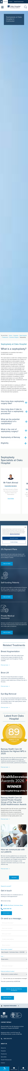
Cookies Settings (14, 542)
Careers (10, 1)
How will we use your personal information (14, 989)
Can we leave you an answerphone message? (15, 978)
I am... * (2, 956)
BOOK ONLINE (6, 913)
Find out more (6, 563)
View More (14, 877)
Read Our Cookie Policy (14, 534)
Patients (5, 1)
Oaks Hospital (23, 335)
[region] (14, 535)
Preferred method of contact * (8, 971)
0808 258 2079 (8, 1038)
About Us (3, 1048)
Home (10, 335)
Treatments (5, 337)
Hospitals (15, 335)
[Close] (25, 527)
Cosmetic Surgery (14, 337)
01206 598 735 (7, 908)
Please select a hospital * (7, 949)
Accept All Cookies (14, 538)
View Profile (11, 498)
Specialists (3, 1057)
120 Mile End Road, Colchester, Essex (13, 905)
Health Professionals (19, 1)
